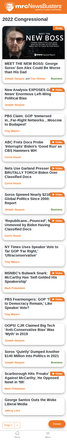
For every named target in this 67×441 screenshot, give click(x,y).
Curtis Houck (13, 157)
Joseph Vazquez (15, 78)
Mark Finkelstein (15, 288)
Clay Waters (12, 131)
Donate (57, 423)
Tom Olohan (37, 78)
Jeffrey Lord (12, 410)
